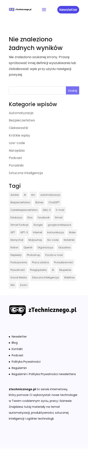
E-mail (60, 210)
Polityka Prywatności (26, 362)
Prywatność (17, 270)
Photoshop (33, 255)
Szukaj (72, 91)
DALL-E (47, 210)
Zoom (23, 285)
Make (72, 232)
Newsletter (68, 9)
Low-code (17, 143)
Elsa (30, 217)
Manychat (16, 240)
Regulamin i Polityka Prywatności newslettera (44, 374)
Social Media (18, 277)
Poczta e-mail (54, 255)
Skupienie (65, 270)
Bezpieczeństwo (22, 120)
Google (38, 225)
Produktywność (63, 262)
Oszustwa (64, 247)
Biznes (39, 202)
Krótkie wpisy (19, 135)
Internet (37, 232)
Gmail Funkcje (19, 225)
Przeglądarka (38, 270)
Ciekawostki (18, 128)
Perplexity (16, 255)
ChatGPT (54, 202)
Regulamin (19, 368)
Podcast (15, 158)
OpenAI (28, 247)
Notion (14, 247)
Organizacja (45, 247)
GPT (12, 232)
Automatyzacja (21, 113)
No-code (53, 240)
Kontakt (17, 349)
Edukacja (16, 217)
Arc (33, 195)
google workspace (59, 225)
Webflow (69, 277)
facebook (44, 217)
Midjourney (35, 240)
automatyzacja (50, 195)
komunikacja (55, 232)
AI (25, 195)
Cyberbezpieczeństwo (24, 210)
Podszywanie (18, 262)
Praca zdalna (40, 262)
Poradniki (16, 165)
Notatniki (69, 240)
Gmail (58, 217)
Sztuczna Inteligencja (26, 173)
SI (53, 270)
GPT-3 (24, 232)
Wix (12, 285)
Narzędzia (17, 150)
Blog (15, 343)
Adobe (14, 195)
